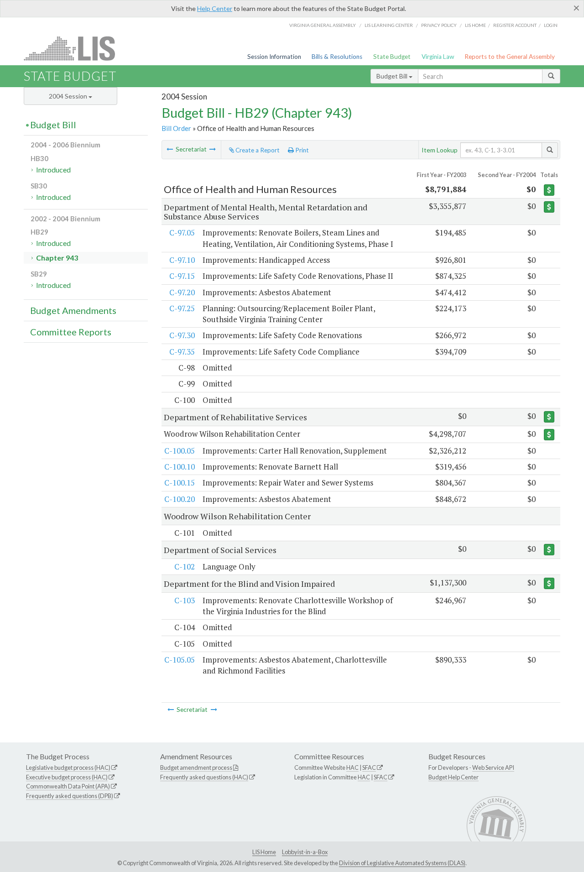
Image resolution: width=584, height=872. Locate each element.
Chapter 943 (57, 257)
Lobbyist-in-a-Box (305, 852)
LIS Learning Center (389, 25)
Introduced (53, 169)
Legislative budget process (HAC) (68, 767)
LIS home (475, 25)
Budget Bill (392, 76)
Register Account (515, 25)
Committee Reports (70, 331)
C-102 (184, 566)
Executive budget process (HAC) (67, 777)
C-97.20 (182, 292)
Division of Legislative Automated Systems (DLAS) (402, 863)
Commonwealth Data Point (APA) (68, 786)
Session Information (274, 56)
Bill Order (176, 128)
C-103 (184, 600)
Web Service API (493, 767)
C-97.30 (182, 335)
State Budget (392, 56)
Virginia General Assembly (322, 25)
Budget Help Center (453, 777)
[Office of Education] (170, 149)
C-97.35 (182, 351)
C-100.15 (179, 482)
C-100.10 (179, 466)
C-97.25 (182, 308)
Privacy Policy (439, 25)
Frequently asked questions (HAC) (204, 777)
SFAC (369, 767)
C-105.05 (179, 659)
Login (551, 25)
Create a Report (257, 150)
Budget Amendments (73, 310)
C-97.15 (182, 276)
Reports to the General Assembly (509, 56)
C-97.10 (182, 260)
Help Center (214, 8)
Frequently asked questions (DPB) (69, 795)
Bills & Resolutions (337, 56)
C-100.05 (179, 450)
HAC (352, 767)
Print (301, 150)
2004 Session (69, 96)
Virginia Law (438, 56)
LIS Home (264, 852)
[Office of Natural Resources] (212, 149)
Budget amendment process (196, 767)
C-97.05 (182, 232)
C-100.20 (179, 499)
